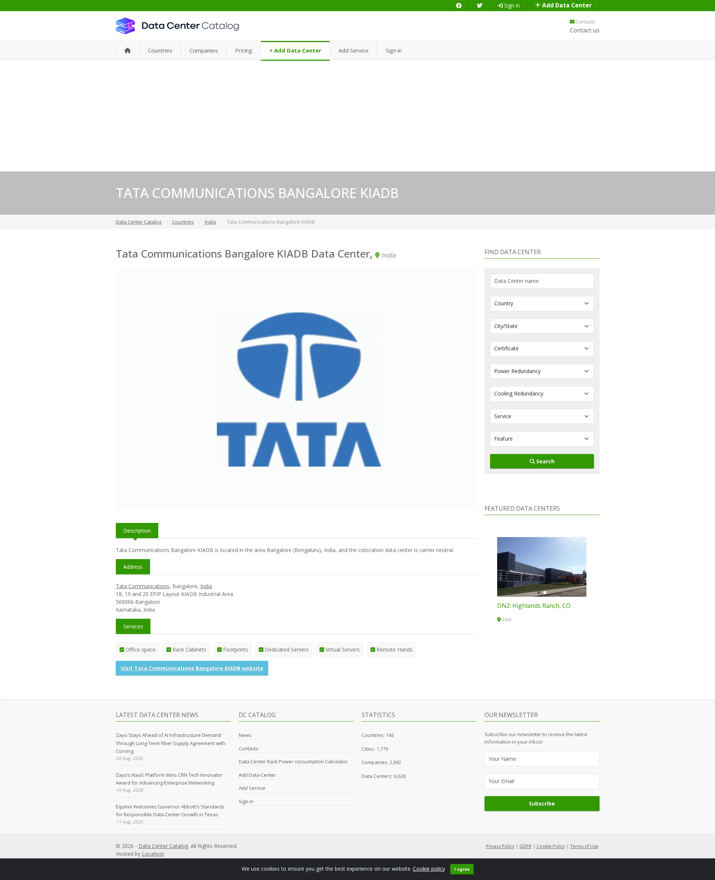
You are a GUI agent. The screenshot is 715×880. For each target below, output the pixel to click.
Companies (204, 50)
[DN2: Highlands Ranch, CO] (542, 567)
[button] (538, 592)
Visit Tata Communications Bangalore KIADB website (192, 668)
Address (133, 566)
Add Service (354, 50)
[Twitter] (480, 5)
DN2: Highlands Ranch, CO (534, 606)
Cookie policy (429, 868)
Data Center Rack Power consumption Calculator (293, 761)
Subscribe (542, 803)
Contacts (585, 21)
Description (137, 530)
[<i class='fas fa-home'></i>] (127, 51)
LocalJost (153, 853)
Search (544, 461)
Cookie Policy (551, 846)
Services (133, 626)
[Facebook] (459, 5)
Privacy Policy (500, 846)
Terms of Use (584, 846)
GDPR (525, 846)
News (245, 735)
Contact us (585, 30)
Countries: (373, 735)
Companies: (376, 762)
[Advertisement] (357, 115)
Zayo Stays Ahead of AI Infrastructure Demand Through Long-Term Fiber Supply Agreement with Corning (170, 743)
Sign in (511, 5)
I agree (462, 869)
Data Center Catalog (163, 845)
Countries (160, 50)
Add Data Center (566, 5)
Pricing (243, 50)
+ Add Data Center (295, 50)
